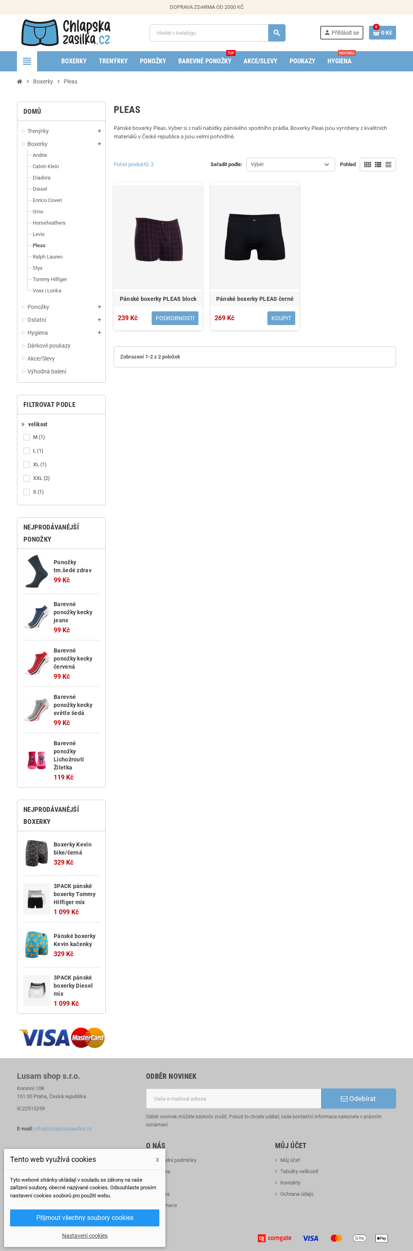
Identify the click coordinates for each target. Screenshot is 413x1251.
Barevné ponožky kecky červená (73, 658)
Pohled (348, 164)
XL (40, 464)
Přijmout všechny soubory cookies (84, 1218)
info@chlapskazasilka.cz (63, 1129)
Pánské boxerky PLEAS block (158, 299)
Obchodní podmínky (173, 1160)
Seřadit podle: (226, 164)
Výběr (257, 164)
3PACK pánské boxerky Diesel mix (73, 985)
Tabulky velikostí (299, 1171)
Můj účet (290, 1160)
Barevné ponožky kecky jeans (73, 612)
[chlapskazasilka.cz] (66, 32)
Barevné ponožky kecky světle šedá (73, 705)
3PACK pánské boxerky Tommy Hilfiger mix (75, 894)
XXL (41, 478)
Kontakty (290, 1183)
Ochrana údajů (296, 1194)
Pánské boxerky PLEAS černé (255, 299)
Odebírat (362, 1099)
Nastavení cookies (85, 1235)
